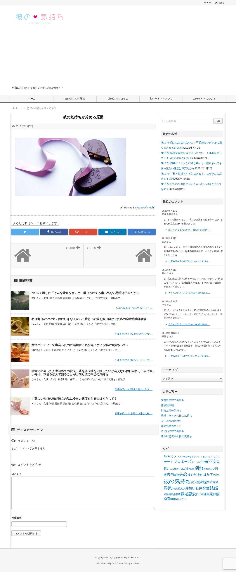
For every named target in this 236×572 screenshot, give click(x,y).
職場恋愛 (188, 494)
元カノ (177, 468)
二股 (172, 468)
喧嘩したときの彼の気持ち (176, 415)
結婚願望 (176, 494)
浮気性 (175, 489)
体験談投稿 (167, 405)
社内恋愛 (203, 488)
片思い (181, 488)
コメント (16, 473)
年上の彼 (200, 475)
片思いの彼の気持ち (172, 431)
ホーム (32, 98)
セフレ (206, 456)
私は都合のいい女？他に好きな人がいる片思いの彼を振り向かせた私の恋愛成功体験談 (89, 319)
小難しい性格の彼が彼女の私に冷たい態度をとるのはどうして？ (74, 398)
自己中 (200, 494)
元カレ (185, 468)
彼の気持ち (177, 481)
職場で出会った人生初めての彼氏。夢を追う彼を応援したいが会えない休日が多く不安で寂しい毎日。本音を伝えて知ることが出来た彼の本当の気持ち (93, 372)
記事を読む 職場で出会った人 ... (133, 389)
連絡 (207, 494)
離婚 (173, 499)
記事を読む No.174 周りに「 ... (134, 307)
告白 (170, 474)
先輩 (192, 469)
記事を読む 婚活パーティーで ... (133, 360)
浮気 (168, 488)
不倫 (204, 461)
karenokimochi (145, 207)
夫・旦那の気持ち (171, 420)
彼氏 (194, 482)
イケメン (174, 456)
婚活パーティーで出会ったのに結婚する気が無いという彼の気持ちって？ (80, 345)
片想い (190, 488)
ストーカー (184, 456)
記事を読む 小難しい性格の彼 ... (133, 413)
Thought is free (131, 563)
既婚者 (208, 482)
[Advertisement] (118, 58)
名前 (83, 518)
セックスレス (196, 456)
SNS (166, 456)
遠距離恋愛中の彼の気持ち (176, 436)
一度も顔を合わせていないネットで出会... (189, 261)
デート (169, 462)
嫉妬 (190, 474)
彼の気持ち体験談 (75, 98)
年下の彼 (213, 475)
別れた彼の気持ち (171, 410)
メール (195, 461)
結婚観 (167, 494)
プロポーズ (182, 462)
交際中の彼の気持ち (172, 400)
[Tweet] (25, 232)
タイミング (214, 456)
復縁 (200, 482)
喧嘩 (176, 475)
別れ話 (207, 469)
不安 (212, 461)
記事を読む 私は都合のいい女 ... (133, 334)
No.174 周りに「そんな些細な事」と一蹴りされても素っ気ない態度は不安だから (85, 292)
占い (212, 468)
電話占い (181, 499)
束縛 (215, 482)
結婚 (214, 488)
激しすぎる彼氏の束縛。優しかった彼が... (189, 229)
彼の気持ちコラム (118, 98)
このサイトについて (204, 98)
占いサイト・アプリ (161, 98)
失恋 (183, 474)
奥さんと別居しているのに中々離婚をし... (189, 293)
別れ (199, 467)
